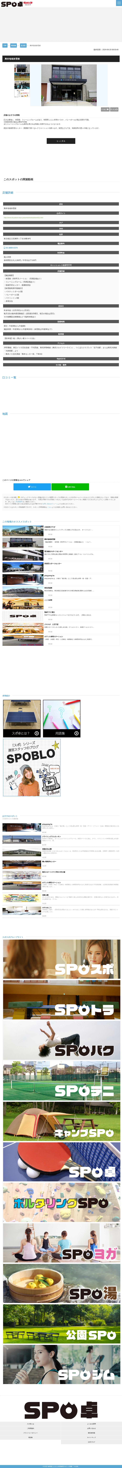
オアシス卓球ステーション (53, 636)
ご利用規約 (18, 502)
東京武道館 (48, 588)
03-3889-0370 (12, 248)
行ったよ (114, 109)
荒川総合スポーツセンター (53, 551)
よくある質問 (91, 1424)
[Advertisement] (61, 24)
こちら (49, 507)
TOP (5, 45)
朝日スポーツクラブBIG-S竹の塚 (53, 872)
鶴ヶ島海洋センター (49, 861)
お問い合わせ (91, 1428)
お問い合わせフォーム (50, 504)
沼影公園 (45, 895)
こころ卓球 (48, 600)
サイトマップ (91, 1437)
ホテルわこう (47, 907)
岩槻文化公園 (47, 849)
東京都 (13, 45)
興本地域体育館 (49, 539)
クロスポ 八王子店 (51, 624)
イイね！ (105, 109)
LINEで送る (71, 487)
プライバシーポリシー (30, 1433)
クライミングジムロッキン (51, 836)
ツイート (33, 487)
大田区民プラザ (49, 527)
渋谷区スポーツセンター (52, 563)
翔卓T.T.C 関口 (49, 612)
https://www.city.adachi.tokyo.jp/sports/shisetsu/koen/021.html (23, 218)
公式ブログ (91, 1442)
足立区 (23, 45)
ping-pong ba (49, 575)
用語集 (30, 1437)
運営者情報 (91, 1433)
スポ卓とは (30, 1424)
